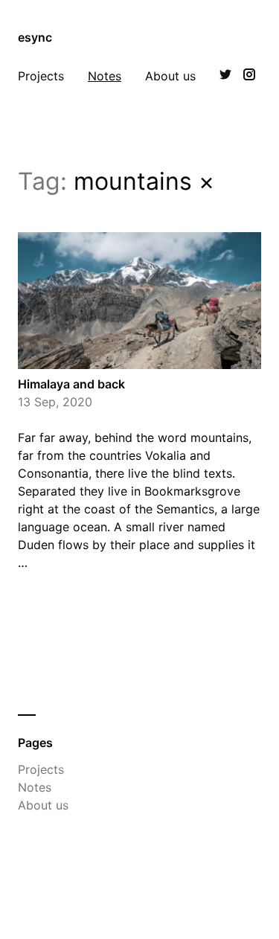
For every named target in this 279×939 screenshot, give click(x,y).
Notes (104, 75)
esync (35, 37)
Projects (41, 75)
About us (170, 75)
